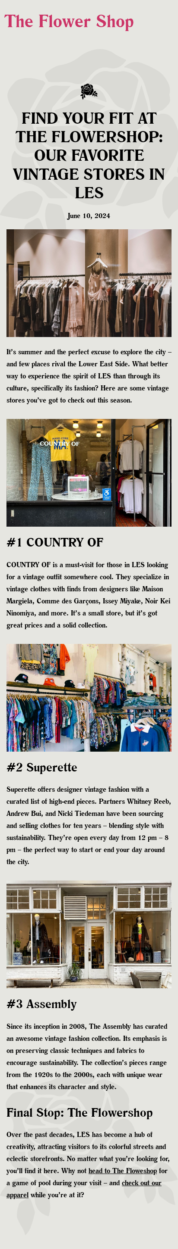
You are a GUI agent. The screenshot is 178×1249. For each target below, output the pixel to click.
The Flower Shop (69, 20)
